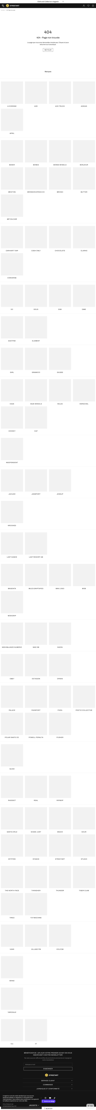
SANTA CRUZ (12, 832)
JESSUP (60, 494)
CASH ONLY (36, 250)
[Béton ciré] (12, 205)
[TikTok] (54, 1098)
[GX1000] (60, 359)
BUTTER (84, 192)
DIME (84, 309)
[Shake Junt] (36, 818)
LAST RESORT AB (36, 557)
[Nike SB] (36, 634)
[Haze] (12, 390)
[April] (12, 120)
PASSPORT (36, 710)
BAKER (12, 165)
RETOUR (48, 50)
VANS (12, 949)
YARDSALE (12, 1012)
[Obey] (12, 665)
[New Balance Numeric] (12, 634)
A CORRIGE (12, 106)
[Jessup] (60, 480)
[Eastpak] (12, 327)
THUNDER (60, 890)
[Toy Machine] (36, 904)
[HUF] (36, 417)
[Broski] (60, 178)
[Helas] (60, 390)
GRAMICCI (36, 372)
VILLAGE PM (36, 949)
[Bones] (36, 151)
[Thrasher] (36, 877)
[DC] (12, 296)
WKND (11, 981)
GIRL (12, 372)
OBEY (12, 679)
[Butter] (84, 178)
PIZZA (60, 710)
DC (12, 309)
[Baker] (12, 151)
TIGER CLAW (84, 890)
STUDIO (84, 859)
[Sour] (84, 818)
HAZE (12, 404)
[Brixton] (12, 178)
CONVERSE (12, 278)
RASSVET (12, 800)
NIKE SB (36, 647)
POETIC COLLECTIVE (84, 710)
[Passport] (36, 697)
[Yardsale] (12, 999)
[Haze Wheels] (36, 390)
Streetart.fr (7, 5)
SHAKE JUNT (36, 832)
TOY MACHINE (36, 918)
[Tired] (12, 904)
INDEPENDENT (12, 462)
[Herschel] (84, 390)
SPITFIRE (12, 859)
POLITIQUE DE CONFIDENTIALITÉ (9, 1105)
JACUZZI (12, 494)
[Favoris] (88, 5)
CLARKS (84, 250)
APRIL (12, 133)
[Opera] (60, 665)
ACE (36, 106)
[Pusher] (60, 724)
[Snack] (60, 818)
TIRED (12, 918)
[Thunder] (60, 877)
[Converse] (12, 264)
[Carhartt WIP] (12, 237)
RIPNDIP (60, 800)
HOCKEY (12, 431)
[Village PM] (36, 936)
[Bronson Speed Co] (36, 178)
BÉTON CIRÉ (12, 219)
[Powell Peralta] (36, 724)
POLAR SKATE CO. (12, 737)
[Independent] (12, 449)
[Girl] (12, 359)
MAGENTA (12, 588)
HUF (36, 431)
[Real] (36, 787)
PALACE (12, 710)
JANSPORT (36, 494)
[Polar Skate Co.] (12, 724)
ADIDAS (84, 106)
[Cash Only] (36, 237)
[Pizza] (60, 697)
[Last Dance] (12, 543)
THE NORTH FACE (12, 890)
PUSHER (60, 737)
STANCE (36, 859)
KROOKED (12, 525)
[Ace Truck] (60, 92)
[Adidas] (84, 92)
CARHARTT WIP (12, 250)
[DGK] (60, 296)
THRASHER (35, 890)
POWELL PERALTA (36, 737)
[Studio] (84, 845)
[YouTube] (50, 1098)
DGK (60, 309)
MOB (84, 588)
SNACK (60, 832)
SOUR (84, 832)
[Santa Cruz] (12, 818)
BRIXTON (12, 192)
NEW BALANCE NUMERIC (12, 647)
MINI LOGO (60, 588)
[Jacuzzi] (12, 480)
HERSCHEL (84, 404)
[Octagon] (36, 665)
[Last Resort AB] (36, 543)
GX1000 (60, 372)
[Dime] (84, 296)
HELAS (60, 404)
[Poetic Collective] (84, 697)
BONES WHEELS (60, 165)
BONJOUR (84, 165)
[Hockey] (12, 417)
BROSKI (60, 192)
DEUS (36, 309)
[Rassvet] (12, 787)
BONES (36, 165)
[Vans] (12, 936)
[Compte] (84, 5)
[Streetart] (60, 845)
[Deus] (36, 296)
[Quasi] (12, 755)
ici (65, 42)
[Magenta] (12, 575)
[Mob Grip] (12, 602)
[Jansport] (36, 480)
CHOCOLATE (60, 250)
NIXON (60, 647)
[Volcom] (60, 936)
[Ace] (36, 92)
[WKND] (12, 967)
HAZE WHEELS (36, 404)
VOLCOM (60, 949)
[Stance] (36, 845)
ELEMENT (36, 341)
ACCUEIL (3, 10)
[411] (12, 1030)
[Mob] (84, 575)
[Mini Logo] (60, 575)
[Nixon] (60, 634)
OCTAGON (36, 679)
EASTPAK (12, 341)
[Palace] (12, 697)
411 (12, 1044)
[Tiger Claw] (84, 877)
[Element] (36, 327)
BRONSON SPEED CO (36, 192)
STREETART (60, 859)
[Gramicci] (36, 359)
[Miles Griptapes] (36, 575)
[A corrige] (12, 92)
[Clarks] (84, 237)
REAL (36, 800)
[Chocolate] (60, 237)
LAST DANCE (12, 557)
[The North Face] (12, 877)
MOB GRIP (12, 615)
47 (36, 1044)
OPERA (60, 679)
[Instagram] (45, 1098)
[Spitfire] (12, 845)
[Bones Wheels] (60, 151)
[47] (36, 1030)
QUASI (12, 769)
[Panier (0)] (93, 5)
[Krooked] (12, 512)
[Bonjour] (84, 151)
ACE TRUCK (60, 106)
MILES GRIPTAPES (36, 588)
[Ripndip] (60, 787)
